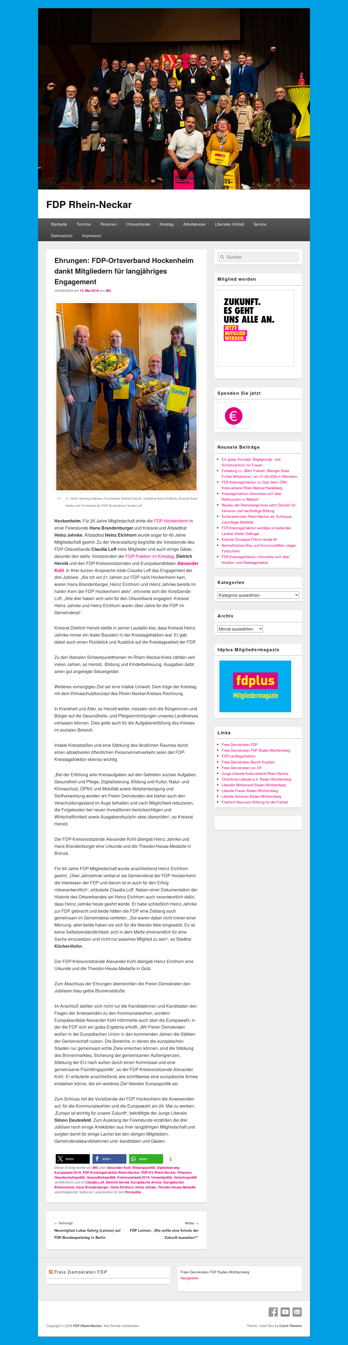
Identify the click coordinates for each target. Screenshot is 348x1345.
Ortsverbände (138, 224)
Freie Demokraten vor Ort (242, 767)
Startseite (59, 224)
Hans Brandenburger (92, 1187)
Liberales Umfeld (229, 224)
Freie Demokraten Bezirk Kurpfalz (248, 762)
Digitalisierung (168, 1167)
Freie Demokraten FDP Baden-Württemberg (256, 750)
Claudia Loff (95, 1182)
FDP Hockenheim (171, 521)
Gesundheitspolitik (101, 1177)
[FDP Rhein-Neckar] (174, 188)
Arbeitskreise (194, 224)
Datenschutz (62, 235)
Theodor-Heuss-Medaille (177, 1187)
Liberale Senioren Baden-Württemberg (251, 796)
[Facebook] (273, 1312)
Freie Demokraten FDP (240, 744)
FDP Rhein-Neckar (89, 204)
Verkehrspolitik (185, 1177)
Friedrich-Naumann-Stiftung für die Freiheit (255, 802)
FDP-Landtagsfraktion (239, 756)
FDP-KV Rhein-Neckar (158, 1172)
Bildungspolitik (143, 1167)
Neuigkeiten (190, 1277)
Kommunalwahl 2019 (133, 1177)
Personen (108, 224)
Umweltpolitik (161, 1177)
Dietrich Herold (117, 1182)
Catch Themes (290, 1325)
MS (108, 290)
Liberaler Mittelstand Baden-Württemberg (254, 784)
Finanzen (184, 1172)
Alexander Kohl (119, 1167)
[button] (73, 1159)
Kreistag (167, 224)
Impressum (91, 235)
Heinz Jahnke (145, 1187)
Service (260, 224)
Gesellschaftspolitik (69, 1177)
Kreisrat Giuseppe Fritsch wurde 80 (249, 539)
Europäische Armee (146, 1182)
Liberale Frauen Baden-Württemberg (250, 790)
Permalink (133, 1192)
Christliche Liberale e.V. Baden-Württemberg (256, 779)
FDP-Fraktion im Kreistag (150, 556)
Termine (84, 224)
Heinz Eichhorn (122, 1187)
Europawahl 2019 (67, 1172)
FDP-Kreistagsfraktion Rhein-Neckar (111, 1172)
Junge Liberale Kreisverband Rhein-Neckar (255, 773)
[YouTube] (285, 1312)
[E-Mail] (297, 1312)
